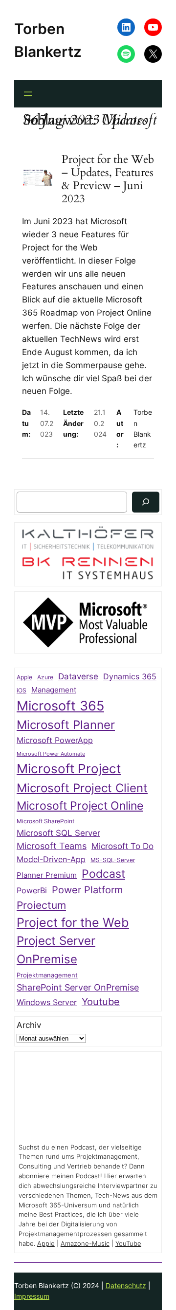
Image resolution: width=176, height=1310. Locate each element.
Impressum (31, 1296)
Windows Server (47, 1002)
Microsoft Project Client (82, 788)
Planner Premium (47, 875)
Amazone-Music (85, 1243)
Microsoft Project (69, 768)
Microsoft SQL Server (58, 833)
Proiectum (41, 905)
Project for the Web (73, 922)
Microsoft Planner (66, 725)
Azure (45, 677)
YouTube (128, 1243)
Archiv (29, 1025)
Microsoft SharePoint (45, 821)
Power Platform (87, 890)
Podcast (103, 873)
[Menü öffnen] (28, 94)
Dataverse (78, 676)
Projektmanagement (47, 975)
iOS (21, 690)
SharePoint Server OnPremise (78, 987)
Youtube (101, 1002)
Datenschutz (126, 1285)
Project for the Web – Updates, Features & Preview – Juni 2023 (108, 179)
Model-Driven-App (51, 859)
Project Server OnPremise (56, 950)
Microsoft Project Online (80, 805)
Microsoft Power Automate (51, 754)
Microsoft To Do (122, 846)
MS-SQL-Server (112, 860)
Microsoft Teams (52, 846)
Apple (24, 677)
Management (53, 690)
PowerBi (32, 890)
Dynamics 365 (129, 676)
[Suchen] (145, 502)
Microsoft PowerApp (55, 740)
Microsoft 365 (60, 705)
